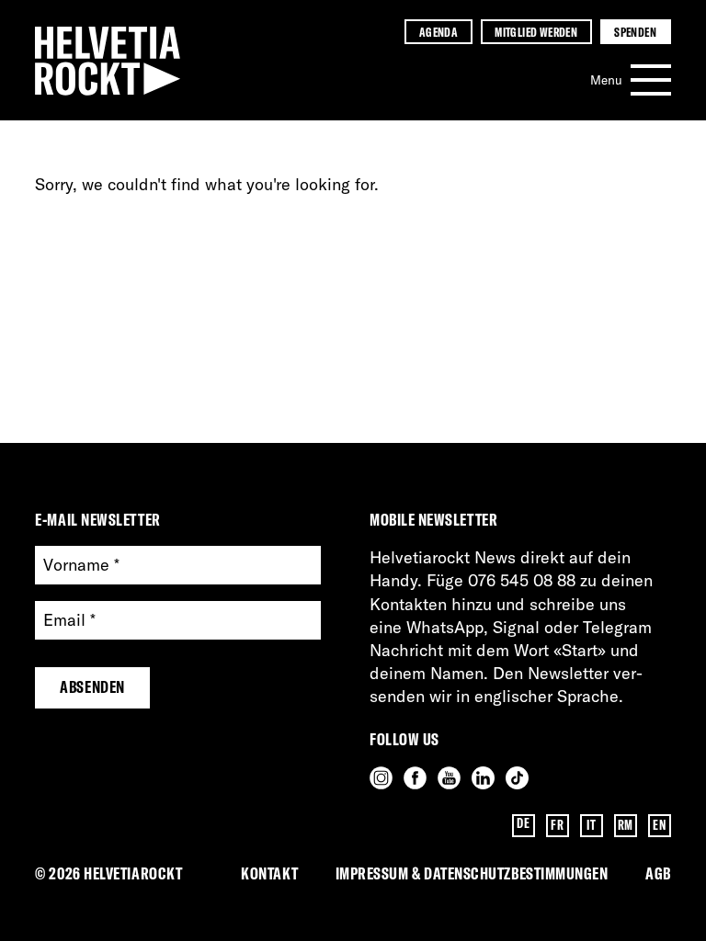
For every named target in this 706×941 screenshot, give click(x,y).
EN (659, 825)
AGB (658, 873)
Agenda (438, 32)
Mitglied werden (536, 32)
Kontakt (269, 873)
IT (591, 825)
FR (557, 825)
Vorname (81, 565)
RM (625, 825)
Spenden (635, 32)
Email (69, 620)
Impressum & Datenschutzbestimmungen (472, 873)
